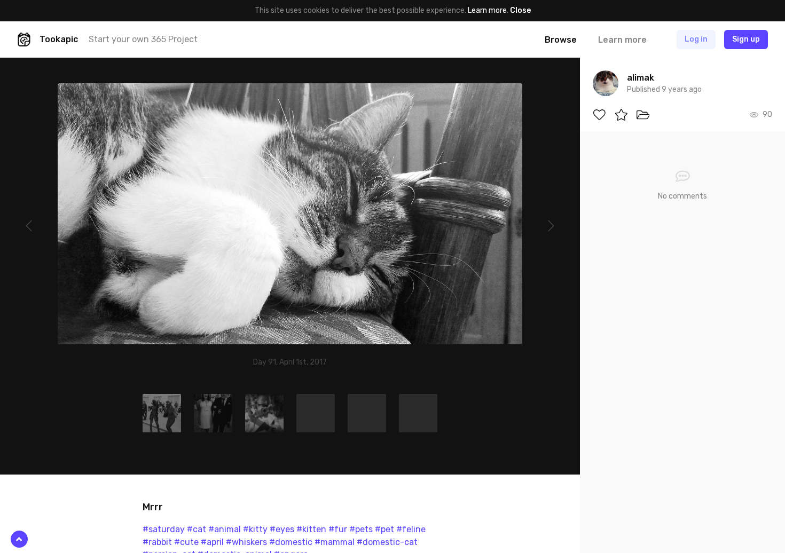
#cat (196, 529)
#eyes (282, 529)
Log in (696, 39)
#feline (411, 529)
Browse (561, 40)
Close (520, 10)
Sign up (746, 39)
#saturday (164, 529)
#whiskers (246, 542)
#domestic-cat (387, 542)
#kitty (255, 529)
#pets (361, 529)
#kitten (311, 529)
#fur (337, 529)
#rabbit (157, 542)
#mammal (335, 542)
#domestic (290, 542)
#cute (186, 542)
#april (212, 542)
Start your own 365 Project (143, 39)
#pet (384, 529)
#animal (224, 529)
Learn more (487, 10)
